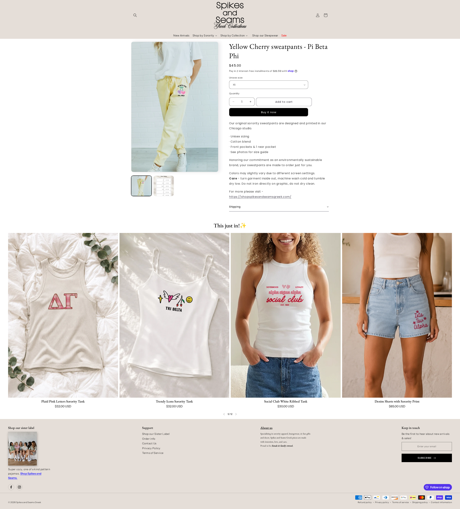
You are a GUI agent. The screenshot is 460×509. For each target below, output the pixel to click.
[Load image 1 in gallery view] (141, 186)
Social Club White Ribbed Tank (285, 401)
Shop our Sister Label (156, 434)
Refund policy (365, 502)
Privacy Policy (151, 448)
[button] (135, 15)
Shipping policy (420, 502)
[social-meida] (11, 487)
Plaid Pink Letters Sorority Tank (63, 401)
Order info (148, 438)
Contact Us (149, 443)
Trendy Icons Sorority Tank (174, 401)
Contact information (441, 502)
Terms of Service (153, 453)
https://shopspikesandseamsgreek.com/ (260, 197)
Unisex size (236, 77)
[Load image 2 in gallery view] (163, 186)
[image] (22, 449)
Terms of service (400, 502)
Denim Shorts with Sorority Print (397, 401)
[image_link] (63, 315)
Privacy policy (382, 502)
